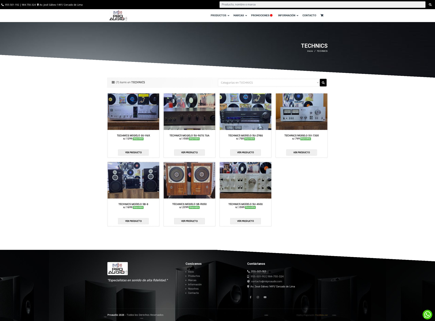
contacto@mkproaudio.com (266, 281)
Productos (194, 276)
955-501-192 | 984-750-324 (267, 276)
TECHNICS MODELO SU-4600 (245, 204)
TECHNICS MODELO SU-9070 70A (189, 135)
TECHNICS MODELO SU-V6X (133, 135)
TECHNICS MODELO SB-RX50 (189, 204)
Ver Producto (133, 152)
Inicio (310, 51)
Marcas (192, 280)
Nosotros (193, 288)
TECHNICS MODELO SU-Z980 (245, 135)
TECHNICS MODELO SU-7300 (301, 135)
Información (195, 284)
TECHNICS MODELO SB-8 (133, 204)
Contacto (309, 15)
